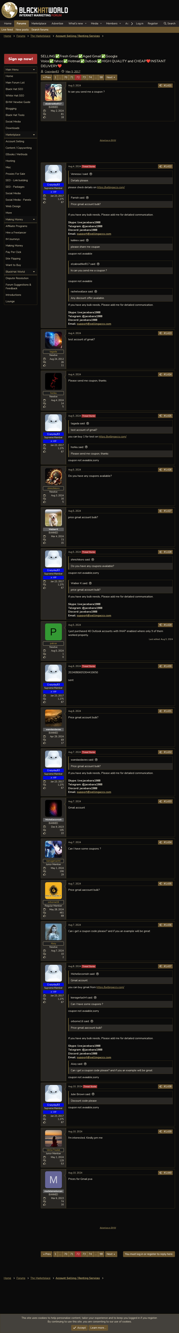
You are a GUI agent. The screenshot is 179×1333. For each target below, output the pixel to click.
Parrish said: (78, 197)
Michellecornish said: (83, 974)
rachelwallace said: (82, 291)
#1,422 (167, 166)
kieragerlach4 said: (82, 997)
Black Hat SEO (14, 89)
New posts (22, 29)
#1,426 (167, 469)
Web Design (13, 206)
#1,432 (167, 752)
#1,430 (167, 666)
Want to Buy (13, 265)
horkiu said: (77, 447)
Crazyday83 (52, 71)
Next (110, 77)
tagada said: (78, 423)
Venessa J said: (79, 174)
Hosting (10, 161)
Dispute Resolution (17, 278)
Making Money (14, 245)
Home (8, 23)
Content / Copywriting (19, 148)
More (9, 213)
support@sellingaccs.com (94, 234)
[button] (85, 23)
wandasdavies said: (82, 759)
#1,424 (167, 374)
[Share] (160, 85)
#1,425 (167, 415)
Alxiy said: (77, 1064)
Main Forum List (15, 82)
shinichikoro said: (80, 559)
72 (78, 77)
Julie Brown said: (81, 1094)
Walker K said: (79, 583)
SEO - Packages (15, 187)
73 (84, 77)
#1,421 (167, 85)
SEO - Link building (17, 180)
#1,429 (167, 625)
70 (65, 77)
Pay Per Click (13, 252)
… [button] (60, 77)
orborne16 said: (80, 1021)
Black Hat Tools (15, 115)
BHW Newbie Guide (18, 102)
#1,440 (167, 1172)
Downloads (12, 128)
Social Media (13, 121)
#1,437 (167, 966)
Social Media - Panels (18, 200)
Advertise (57, 23)
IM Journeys (13, 239)
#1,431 (167, 711)
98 (101, 77)
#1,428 (167, 552)
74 (90, 77)
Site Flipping (13, 258)
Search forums (39, 29)
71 (71, 77)
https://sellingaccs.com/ (111, 187)
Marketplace (38, 23)
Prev (48, 77)
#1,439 (167, 1131)
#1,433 (167, 801)
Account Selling (15, 141)
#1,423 (167, 333)
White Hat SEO (15, 95)
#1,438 (167, 1086)
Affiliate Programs (16, 226)
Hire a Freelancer (16, 232)
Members (111, 23)
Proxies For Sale (15, 174)
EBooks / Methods (16, 154)
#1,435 (167, 883)
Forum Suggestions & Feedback (18, 286)
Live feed (7, 29)
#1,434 (167, 842)
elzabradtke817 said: (83, 264)
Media (94, 23)
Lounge (10, 301)
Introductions (13, 295)
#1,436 (167, 925)
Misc (8, 167)
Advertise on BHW (108, 140)
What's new (76, 23)
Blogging (11, 108)
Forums (21, 23)
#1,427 (167, 511)
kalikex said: (78, 240)
